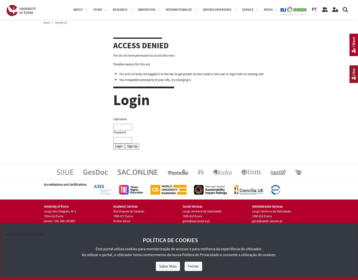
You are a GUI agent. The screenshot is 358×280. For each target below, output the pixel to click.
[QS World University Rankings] (169, 189)
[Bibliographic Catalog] (222, 172)
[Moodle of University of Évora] (177, 172)
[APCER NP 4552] (276, 189)
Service (248, 10)
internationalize (179, 10)
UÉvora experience (217, 10)
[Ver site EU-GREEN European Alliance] (294, 10)
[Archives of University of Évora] (251, 172)
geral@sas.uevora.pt (196, 221)
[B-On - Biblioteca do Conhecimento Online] (298, 172)
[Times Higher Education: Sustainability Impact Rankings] (210, 189)
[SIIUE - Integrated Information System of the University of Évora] (65, 172)
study (97, 10)
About (78, 10)
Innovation (146, 10)
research (120, 10)
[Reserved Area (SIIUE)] (335, 9)
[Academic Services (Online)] (138, 172)
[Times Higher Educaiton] (131, 189)
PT (314, 10)
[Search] (345, 9)
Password (119, 132)
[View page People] (325, 9)
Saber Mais (168, 266)
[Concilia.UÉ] (248, 189)
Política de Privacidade (200, 254)
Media (268, 10)
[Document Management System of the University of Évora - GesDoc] (95, 172)
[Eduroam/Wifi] (278, 172)
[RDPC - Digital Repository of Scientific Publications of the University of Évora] (200, 172)
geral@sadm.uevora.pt (267, 221)
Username (120, 119)
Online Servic (122, 221)
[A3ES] (103, 189)
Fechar (193, 266)
